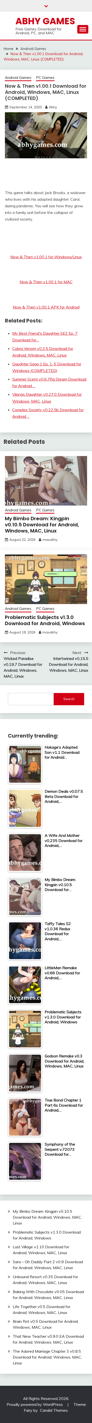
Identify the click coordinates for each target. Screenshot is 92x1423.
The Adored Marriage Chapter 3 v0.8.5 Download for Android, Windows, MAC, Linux (47, 1357)
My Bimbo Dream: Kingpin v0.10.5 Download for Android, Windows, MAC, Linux (42, 524)
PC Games (45, 77)
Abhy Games (45, 21)
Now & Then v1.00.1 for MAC (46, 281)
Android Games (18, 77)
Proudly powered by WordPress (35, 1404)
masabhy (49, 539)
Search (69, 699)
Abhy (53, 107)
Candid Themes (54, 1410)
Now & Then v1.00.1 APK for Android (46, 307)
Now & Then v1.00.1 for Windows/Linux (46, 256)
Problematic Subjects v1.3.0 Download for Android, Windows (45, 620)
